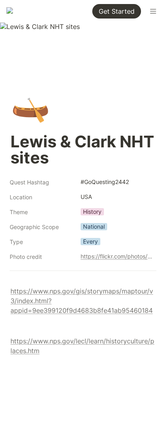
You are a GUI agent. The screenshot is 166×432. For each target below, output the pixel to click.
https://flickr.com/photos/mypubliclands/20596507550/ (117, 256)
